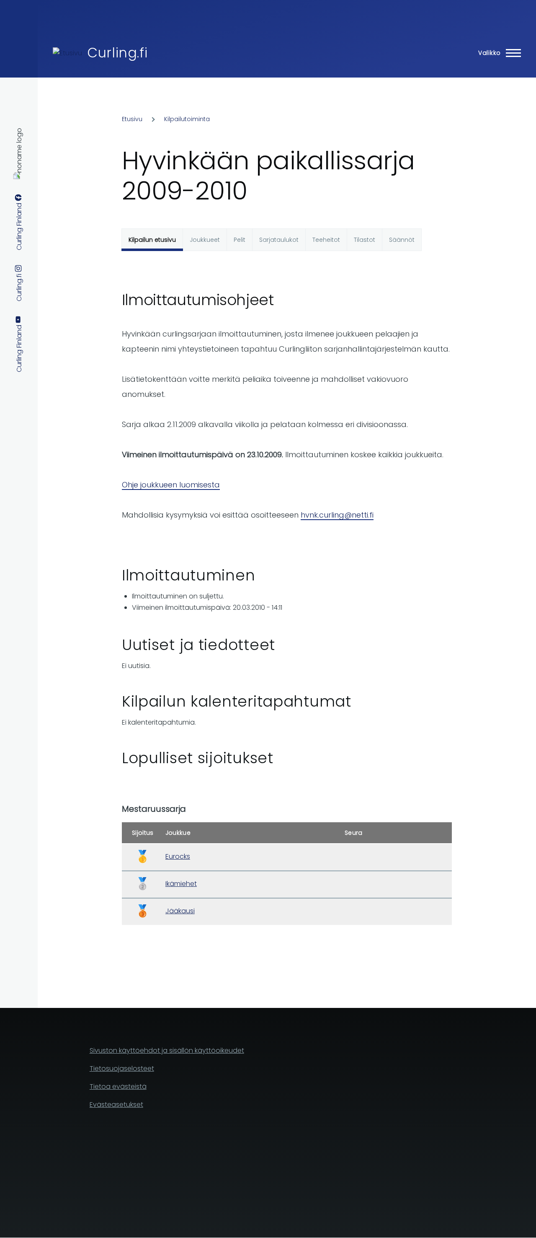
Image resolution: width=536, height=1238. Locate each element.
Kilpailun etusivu (152, 240)
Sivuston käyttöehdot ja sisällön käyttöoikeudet (167, 1050)
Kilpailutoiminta (187, 119)
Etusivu (132, 119)
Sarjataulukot (279, 240)
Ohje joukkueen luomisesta (171, 484)
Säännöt (402, 240)
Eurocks (177, 856)
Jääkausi (180, 911)
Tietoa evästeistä (118, 1086)
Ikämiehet (181, 883)
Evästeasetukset (116, 1104)
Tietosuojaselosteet (122, 1068)
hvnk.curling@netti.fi (337, 515)
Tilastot (364, 240)
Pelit (239, 240)
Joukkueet (205, 240)
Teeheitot (326, 240)
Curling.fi (117, 52)
